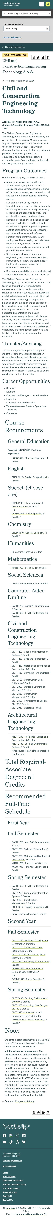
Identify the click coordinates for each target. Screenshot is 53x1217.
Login (5, 1173)
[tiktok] (11, 1142)
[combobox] (26, 13)
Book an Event (9, 1177)
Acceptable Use (10, 1192)
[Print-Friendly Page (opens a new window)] (43, 57)
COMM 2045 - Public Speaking (27, 514)
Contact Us (8, 1200)
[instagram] (17, 1135)
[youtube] (4, 1142)
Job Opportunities (11, 1188)
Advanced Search (12, 37)
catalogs (10, 1208)
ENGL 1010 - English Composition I (29, 477)
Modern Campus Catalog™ (32, 1214)
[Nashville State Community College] (11, 4)
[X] (11, 1135)
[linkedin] (24, 1135)
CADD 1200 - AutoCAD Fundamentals (30, 606)
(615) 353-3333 (9, 1166)
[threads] (17, 1142)
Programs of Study (24, 81)
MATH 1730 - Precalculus (24, 568)
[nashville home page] (16, 1127)
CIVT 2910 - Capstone (23, 708)
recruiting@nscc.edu (12, 1161)
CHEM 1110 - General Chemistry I (28, 533)
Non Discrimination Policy (14, 1184)
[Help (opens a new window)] (47, 57)
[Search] (47, 28)
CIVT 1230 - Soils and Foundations (29, 659)
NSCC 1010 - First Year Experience (29, 458)
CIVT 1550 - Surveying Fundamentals (30, 673)
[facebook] (4, 1135)
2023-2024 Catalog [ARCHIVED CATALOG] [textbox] (21, 14)
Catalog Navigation (15, 47)
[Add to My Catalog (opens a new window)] (38, 57)
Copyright (7, 1196)
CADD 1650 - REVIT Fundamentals (29, 613)
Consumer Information (13, 1181)
